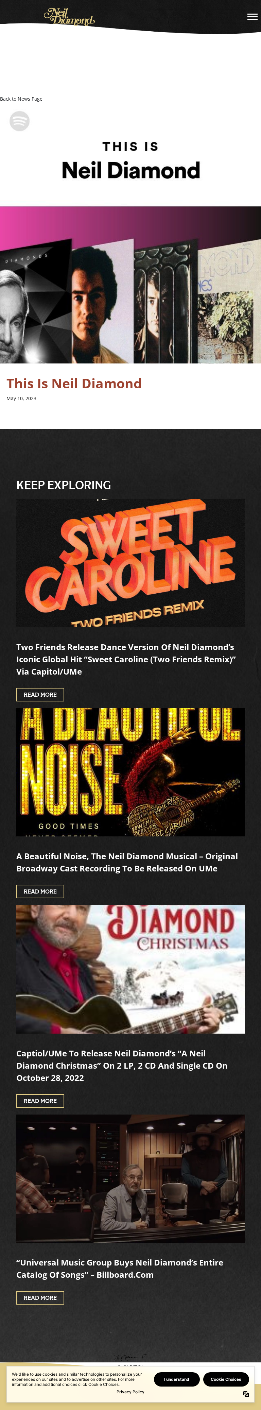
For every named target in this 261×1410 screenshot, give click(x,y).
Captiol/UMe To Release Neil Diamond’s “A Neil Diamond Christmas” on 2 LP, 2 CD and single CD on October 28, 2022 (122, 1065)
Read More (40, 695)
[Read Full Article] (130, 563)
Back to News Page (21, 99)
